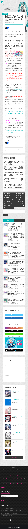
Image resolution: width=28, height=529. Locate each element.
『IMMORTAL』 (15, 391)
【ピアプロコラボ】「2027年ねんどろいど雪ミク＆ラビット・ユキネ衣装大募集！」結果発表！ (13, 174)
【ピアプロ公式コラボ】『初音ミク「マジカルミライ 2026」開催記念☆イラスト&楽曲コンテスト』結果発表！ (14, 186)
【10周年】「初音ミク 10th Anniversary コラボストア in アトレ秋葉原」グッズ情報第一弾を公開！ (8, 200)
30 (17, 483)
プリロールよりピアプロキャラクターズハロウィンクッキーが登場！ (16, 286)
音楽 (5, 378)
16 (17, 478)
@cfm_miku (14, 314)
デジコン (6, 370)
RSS (3, 500)
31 (21, 483)
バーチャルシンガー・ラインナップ (9, 513)
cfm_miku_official (14, 327)
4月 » (3, 487)
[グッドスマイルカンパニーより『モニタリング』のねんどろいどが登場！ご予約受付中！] (5, 262)
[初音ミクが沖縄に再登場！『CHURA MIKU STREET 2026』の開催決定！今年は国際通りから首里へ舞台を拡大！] (5, 253)
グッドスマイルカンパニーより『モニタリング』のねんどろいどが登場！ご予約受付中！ (16, 262)
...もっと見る (14, 457)
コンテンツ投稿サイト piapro (7, 508)
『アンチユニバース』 (17, 416)
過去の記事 (7, 375)
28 (10, 483)
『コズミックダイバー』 (17, 449)
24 (21, 481)
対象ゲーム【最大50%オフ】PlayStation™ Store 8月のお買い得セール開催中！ (16, 293)
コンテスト (16, 149)
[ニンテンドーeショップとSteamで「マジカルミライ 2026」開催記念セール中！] (5, 278)
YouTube (14, 321)
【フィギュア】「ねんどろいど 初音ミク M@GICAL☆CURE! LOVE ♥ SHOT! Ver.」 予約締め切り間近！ (16, 270)
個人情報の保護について (6, 515)
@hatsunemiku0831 (14, 330)
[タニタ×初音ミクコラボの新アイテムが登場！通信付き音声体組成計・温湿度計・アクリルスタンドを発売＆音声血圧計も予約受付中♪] (5, 235)
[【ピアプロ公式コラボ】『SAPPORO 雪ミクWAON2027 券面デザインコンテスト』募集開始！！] (5, 245)
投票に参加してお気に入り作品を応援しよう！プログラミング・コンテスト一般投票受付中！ (13, 168)
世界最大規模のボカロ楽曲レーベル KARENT (11, 510)
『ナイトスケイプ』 (16, 432)
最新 (8, 220)
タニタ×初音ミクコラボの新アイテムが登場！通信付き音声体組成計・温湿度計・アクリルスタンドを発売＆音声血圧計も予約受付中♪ (16, 236)
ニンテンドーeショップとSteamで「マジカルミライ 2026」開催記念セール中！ (15, 278)
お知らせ (6, 365)
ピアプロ (5, 13)
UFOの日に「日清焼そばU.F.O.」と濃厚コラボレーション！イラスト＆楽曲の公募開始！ (13, 180)
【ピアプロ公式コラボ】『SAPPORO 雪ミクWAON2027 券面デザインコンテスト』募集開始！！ (14, 163)
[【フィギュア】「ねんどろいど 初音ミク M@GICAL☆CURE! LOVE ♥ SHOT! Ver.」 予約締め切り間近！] (5, 270)
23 (17, 481)
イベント (6, 363)
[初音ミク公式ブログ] (9, 5)
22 (13, 481)
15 (13, 478)
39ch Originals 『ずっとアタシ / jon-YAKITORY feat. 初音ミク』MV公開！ (16, 301)
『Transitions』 (15, 407)
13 (6, 478)
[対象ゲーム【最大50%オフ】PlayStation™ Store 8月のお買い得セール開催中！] (5, 293)
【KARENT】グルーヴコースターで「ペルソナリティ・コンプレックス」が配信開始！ (20, 199)
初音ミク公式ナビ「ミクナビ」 (14, 336)
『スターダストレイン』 (17, 424)
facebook (14, 317)
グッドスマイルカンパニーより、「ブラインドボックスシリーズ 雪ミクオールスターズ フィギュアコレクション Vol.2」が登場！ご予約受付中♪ (16, 226)
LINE (14, 333)
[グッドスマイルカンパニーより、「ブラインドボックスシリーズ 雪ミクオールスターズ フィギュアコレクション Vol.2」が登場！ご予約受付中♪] (5, 225)
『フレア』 (14, 441)
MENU (5, 2)
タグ (19, 220)
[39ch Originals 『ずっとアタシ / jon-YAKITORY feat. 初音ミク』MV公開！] (5, 300)
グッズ (6, 368)
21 (10, 481)
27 (6, 483)
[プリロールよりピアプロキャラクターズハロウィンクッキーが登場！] (5, 286)
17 (21, 478)
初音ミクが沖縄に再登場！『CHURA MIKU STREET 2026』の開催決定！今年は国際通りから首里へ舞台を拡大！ (16, 254)
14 (10, 478)
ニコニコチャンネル (14, 324)
